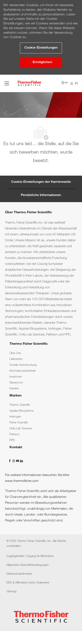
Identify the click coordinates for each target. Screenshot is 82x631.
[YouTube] (18, 461)
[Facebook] (10, 461)
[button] (41, 47)
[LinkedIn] (21, 461)
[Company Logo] (29, 83)
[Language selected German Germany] (64, 82)
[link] (15, 353)
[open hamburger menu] (6, 83)
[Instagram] (14, 461)
